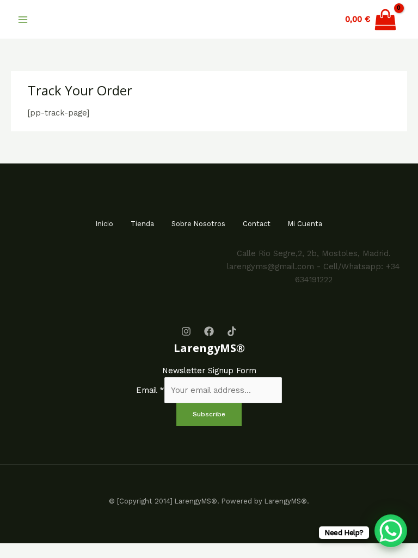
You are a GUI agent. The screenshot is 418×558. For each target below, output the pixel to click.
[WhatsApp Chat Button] (390, 530)
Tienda (142, 224)
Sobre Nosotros (198, 224)
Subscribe (209, 414)
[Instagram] (186, 331)
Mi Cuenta (305, 224)
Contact (257, 224)
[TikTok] (232, 331)
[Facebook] (209, 331)
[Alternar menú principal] (23, 19)
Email (150, 390)
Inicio (104, 224)
